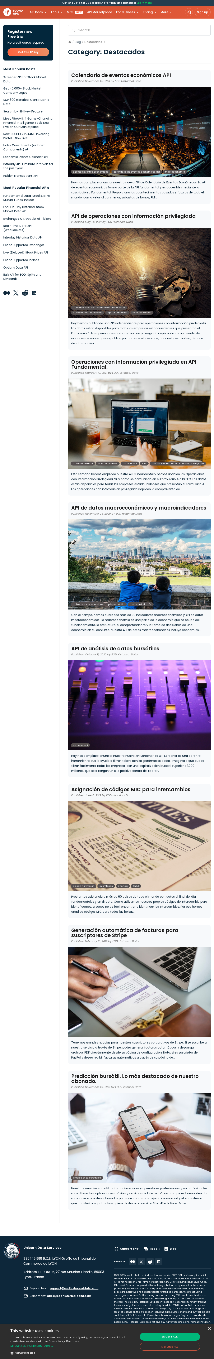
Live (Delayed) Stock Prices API (25, 252)
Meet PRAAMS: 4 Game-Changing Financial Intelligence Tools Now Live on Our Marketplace (27, 122)
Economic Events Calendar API (25, 157)
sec (144, 463)
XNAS (136, 886)
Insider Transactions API (20, 176)
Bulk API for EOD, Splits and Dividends (22, 277)
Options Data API (15, 267)
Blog (78, 42)
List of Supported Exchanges (24, 245)
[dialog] (107, 1341)
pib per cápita (116, 604)
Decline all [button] (169, 1346)
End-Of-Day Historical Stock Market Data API (23, 209)
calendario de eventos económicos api (136, 171)
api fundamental (117, 312)
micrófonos (106, 886)
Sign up (202, 12)
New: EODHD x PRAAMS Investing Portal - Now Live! (26, 136)
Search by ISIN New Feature (23, 111)
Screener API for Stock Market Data (24, 79)
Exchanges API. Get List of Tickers (27, 219)
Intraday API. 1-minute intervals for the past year (28, 166)
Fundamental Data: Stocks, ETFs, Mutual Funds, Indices (26, 198)
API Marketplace (99, 12)
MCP (74, 12)
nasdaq (123, 886)
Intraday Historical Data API (22, 237)
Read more (73, 1341)
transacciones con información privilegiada (99, 307)
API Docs (36, 12)
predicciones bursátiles (87, 1177)
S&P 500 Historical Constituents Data (26, 102)
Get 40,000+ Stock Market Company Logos (22, 90)
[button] (72, 1345)
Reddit (155, 1249)
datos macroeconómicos (88, 604)
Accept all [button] (170, 1336)
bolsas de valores (83, 886)
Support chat (130, 1249)
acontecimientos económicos (90, 171)
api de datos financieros (87, 312)
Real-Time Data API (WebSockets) (17, 228)
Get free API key (28, 52)
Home (69, 42)
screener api (80, 745)
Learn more (144, 3)
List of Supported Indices (21, 260)
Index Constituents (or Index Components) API (24, 147)
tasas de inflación (141, 604)
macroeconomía (175, 171)
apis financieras (107, 463)
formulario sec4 (141, 312)
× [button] (209, 1328)
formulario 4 (130, 463)
